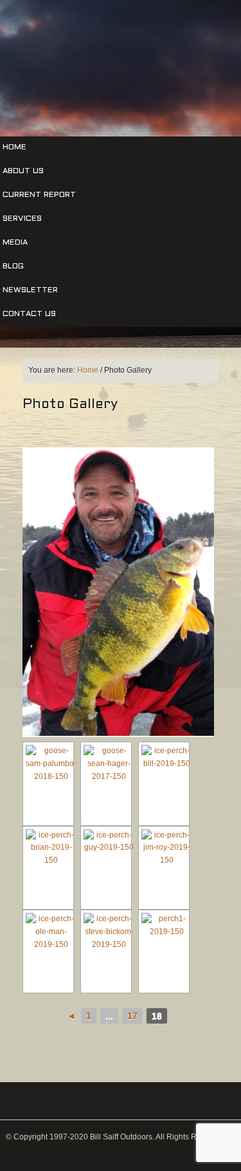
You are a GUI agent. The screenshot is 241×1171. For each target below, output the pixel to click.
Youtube (156, 111)
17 (132, 1016)
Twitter (112, 111)
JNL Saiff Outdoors (120, 46)
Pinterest (134, 111)
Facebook (90, 111)
